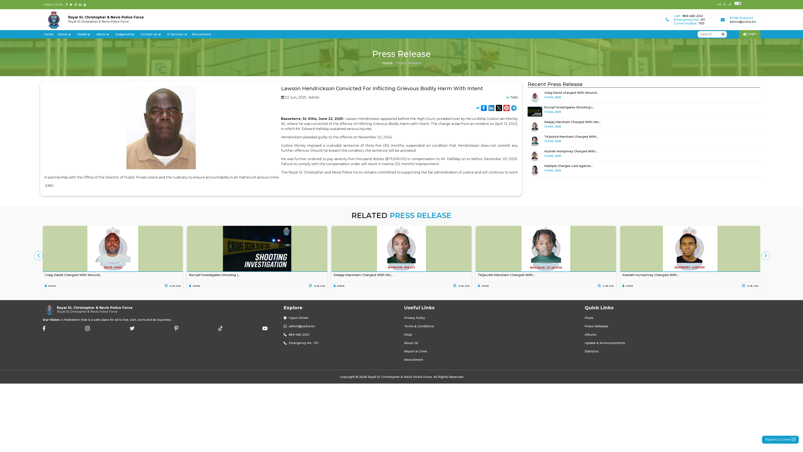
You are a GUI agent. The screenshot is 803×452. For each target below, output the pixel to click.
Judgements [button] (124, 34)
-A (729, 4)
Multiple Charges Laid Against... (568, 166)
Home (48, 34)
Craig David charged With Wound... (571, 93)
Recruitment (201, 34)
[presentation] (38, 256)
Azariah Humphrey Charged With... (570, 151)
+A (719, 4)
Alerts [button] (100, 34)
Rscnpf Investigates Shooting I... (569, 107)
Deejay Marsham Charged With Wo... (572, 122)
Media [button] (82, 34)
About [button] (63, 34)
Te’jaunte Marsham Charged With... (571, 137)
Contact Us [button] (149, 34)
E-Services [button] (175, 34)
